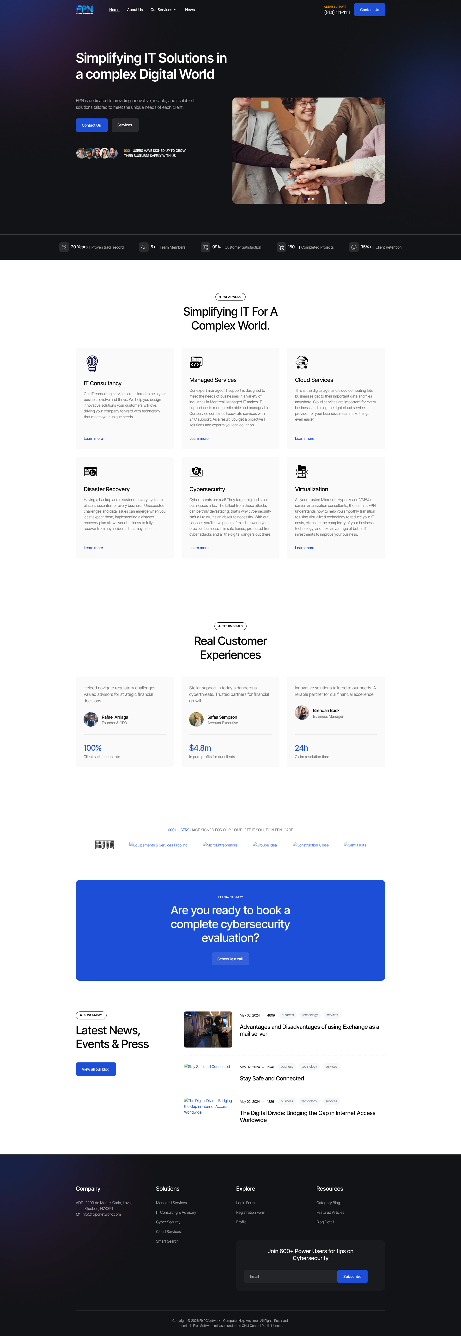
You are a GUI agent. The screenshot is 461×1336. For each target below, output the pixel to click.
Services (124, 125)
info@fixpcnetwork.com (101, 1214)
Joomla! (183, 1326)
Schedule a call (230, 958)
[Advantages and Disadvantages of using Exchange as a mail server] (208, 1029)
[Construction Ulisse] (311, 845)
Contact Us (369, 9)
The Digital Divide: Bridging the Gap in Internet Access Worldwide (308, 1116)
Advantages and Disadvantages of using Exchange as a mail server (309, 1030)
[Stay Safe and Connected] (207, 1066)
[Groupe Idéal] (265, 845)
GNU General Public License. (262, 1326)
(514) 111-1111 (337, 12)
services (332, 1015)
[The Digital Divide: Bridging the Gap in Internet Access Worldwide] (208, 1105)
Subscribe (352, 1276)
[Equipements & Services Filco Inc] (158, 845)
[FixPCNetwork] (85, 9)
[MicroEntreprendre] (220, 845)
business (288, 1015)
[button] (164, 9)
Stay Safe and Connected (272, 1078)
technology (310, 1015)
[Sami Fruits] (355, 845)
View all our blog (95, 1069)
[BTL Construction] (104, 844)
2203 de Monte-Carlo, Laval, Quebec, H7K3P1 (108, 1205)
